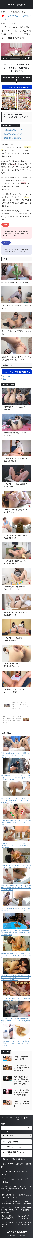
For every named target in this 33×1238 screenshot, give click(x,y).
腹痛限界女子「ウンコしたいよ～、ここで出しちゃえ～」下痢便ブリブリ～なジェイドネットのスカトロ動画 (16, 778)
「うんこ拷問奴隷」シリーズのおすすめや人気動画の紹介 (21, 1068)
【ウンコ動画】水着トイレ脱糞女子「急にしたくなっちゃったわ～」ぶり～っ (16, 1196)
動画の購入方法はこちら (13, 138)
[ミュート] (26, 58)
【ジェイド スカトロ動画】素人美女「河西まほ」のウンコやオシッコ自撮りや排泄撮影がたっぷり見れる (16, 1210)
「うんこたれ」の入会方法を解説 (15, 1179)
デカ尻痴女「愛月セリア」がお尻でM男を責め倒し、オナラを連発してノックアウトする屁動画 (16, 823)
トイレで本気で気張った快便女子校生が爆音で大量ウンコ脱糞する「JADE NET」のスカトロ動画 (16, 1043)
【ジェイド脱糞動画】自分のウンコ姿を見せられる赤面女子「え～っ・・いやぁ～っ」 (16, 1217)
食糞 (27, 1118)
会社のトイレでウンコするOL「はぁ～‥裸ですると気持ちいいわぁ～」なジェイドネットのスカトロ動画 (16, 800)
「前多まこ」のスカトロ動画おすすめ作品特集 (21, 1103)
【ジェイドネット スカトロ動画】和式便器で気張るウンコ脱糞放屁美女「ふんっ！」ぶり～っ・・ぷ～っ (16, 1189)
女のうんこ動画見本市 (16, 4)
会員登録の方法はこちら (13, 130)
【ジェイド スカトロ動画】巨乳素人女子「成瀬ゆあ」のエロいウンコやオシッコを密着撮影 (16, 1021)
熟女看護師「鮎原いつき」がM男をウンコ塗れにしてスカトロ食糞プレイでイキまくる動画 (16, 955)
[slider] (15, 58)
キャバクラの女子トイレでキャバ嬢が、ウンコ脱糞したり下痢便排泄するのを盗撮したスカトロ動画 (16, 845)
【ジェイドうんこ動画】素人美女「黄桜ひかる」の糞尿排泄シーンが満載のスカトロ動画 (16, 1202)
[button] (16, 51)
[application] (16, 51)
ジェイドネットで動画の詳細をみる (17, 87)
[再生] (4, 58)
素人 (4, 379)
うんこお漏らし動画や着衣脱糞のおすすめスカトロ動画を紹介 (21, 1092)
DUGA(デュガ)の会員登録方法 (14, 1159)
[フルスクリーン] (29, 58)
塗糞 (22, 1118)
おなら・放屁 (6, 376)
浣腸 (18, 1119)
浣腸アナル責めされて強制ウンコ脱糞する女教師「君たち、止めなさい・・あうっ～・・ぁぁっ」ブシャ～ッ (16, 755)
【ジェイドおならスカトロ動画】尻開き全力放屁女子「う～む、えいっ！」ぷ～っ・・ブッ (16, 1224)
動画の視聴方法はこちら (13, 134)
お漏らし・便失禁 (14, 1118)
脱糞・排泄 (5, 1118)
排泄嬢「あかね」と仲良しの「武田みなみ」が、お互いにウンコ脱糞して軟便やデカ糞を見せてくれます (16, 933)
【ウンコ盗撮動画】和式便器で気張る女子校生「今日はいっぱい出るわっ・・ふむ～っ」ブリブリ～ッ (16, 910)
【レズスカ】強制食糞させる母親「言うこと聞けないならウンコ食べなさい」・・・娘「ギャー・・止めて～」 (16, 978)
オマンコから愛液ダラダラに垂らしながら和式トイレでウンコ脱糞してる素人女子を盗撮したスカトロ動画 (16, 888)
